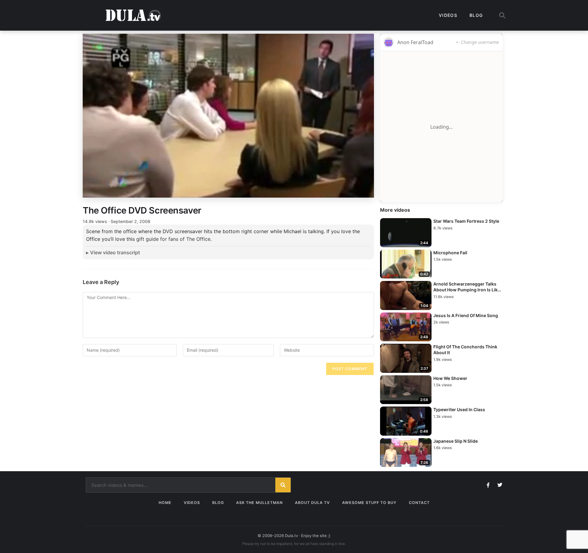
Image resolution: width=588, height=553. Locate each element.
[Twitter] (499, 485)
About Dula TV (312, 502)
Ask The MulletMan (259, 502)
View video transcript (115, 252)
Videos (448, 15)
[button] (502, 15)
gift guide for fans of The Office (173, 239)
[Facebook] (488, 485)
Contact (419, 502)
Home (165, 502)
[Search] (283, 485)
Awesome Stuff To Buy (369, 502)
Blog (476, 15)
